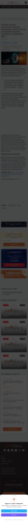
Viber (15, 515)
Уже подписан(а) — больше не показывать (14, 519)
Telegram (15, 511)
